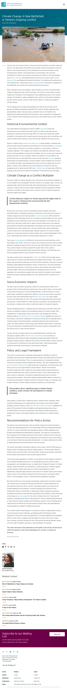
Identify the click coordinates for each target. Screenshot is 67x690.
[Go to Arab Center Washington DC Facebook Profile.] (7, 652)
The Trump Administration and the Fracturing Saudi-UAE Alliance (23, 615)
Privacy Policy (37, 687)
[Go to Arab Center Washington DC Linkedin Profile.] (17, 652)
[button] (64, 4)
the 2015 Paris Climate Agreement (41, 405)
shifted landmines (39, 83)
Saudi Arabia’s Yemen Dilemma (12, 592)
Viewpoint (5, 597)
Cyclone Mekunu (20, 240)
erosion (51, 158)
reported (43, 129)
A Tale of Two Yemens (9, 607)
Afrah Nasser (7, 568)
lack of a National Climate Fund (17, 365)
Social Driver (57, 687)
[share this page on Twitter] (8, 547)
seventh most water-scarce (31, 143)
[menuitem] (3, 652)
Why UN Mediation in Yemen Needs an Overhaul (17, 584)
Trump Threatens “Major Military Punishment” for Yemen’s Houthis (24, 600)
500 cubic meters (41, 297)
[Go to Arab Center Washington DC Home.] (11, 4)
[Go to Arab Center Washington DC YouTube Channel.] (10, 652)
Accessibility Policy (45, 687)
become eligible (22, 496)
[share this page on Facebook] (5, 547)
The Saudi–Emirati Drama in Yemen (13, 623)
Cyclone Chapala (41, 216)
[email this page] (3, 547)
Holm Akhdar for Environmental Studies (32, 316)
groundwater (58, 146)
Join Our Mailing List (9, 665)
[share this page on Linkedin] (11, 547)
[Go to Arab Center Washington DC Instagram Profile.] (14, 652)
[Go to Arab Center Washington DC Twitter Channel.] (3, 652)
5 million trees (40, 168)
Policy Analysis (7, 581)
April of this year (16, 78)
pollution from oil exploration (34, 336)
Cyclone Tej (36, 257)
